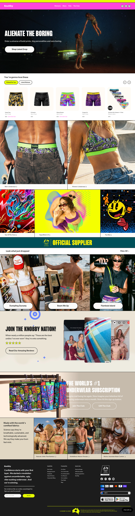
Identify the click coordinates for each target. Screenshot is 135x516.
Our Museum (64, 475)
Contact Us (49, 473)
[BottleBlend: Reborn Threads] (84, 436)
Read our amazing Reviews (21, 351)
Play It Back (63, 480)
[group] (16, 102)
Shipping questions (79, 473)
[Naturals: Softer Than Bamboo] (51, 436)
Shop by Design (78, 469)
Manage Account (51, 471)
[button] (124, 82)
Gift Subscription (79, 471)
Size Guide (49, 469)
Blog (62, 482)
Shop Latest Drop (19, 49)
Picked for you (11, 82)
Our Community (64, 471)
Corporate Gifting (51, 478)
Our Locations (64, 478)
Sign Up (29, 495)
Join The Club (79, 406)
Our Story (63, 469)
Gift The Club (104, 406)
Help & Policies (50, 475)
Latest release (25, 82)
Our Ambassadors (65, 473)
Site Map (77, 475)
